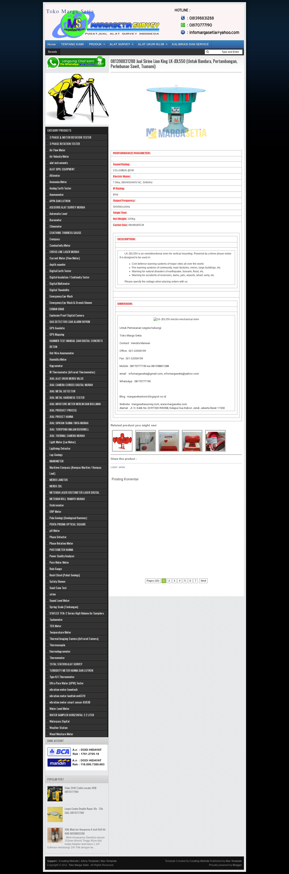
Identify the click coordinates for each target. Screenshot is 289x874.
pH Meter (55, 530)
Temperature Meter (60, 632)
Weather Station (58, 727)
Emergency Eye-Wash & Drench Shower (71, 302)
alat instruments (59, 162)
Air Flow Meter (57, 150)
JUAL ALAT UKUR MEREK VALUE (67, 378)
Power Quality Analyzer (62, 556)
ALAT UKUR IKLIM (151, 44)
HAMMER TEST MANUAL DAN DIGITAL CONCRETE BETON (76, 343)
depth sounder (58, 264)
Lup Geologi (56, 454)
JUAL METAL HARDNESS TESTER (67, 397)
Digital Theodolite (59, 290)
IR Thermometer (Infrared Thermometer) (72, 372)
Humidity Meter (58, 359)
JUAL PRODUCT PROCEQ (63, 410)
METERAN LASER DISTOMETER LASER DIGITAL (74, 492)
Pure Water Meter (59, 562)
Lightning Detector (60, 448)
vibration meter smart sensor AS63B (70, 702)
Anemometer (57, 194)
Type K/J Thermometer (62, 676)
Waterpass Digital (59, 721)
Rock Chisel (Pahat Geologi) (65, 575)
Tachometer (56, 619)
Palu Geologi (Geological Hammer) (68, 518)
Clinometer (56, 226)
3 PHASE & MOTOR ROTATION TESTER (70, 137)
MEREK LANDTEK (59, 479)
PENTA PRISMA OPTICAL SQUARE (68, 524)
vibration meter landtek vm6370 (67, 695)
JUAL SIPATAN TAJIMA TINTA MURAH (69, 423)
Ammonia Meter (58, 181)
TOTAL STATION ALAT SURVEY (66, 664)
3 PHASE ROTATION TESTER (65, 143)
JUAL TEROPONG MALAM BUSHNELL (69, 429)
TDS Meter (55, 626)
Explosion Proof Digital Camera (67, 315)
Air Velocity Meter (59, 156)
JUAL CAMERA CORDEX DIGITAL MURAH (71, 384)
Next (203, 580)
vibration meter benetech (63, 689)
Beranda (52, 51)
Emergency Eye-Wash (61, 296)
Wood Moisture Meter (61, 734)
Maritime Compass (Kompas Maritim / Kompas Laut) (75, 470)
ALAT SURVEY (120, 44)
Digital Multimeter (60, 283)
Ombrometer (57, 505)
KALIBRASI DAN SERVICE (190, 44)
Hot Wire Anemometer (62, 353)
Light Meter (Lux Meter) (63, 442)
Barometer (56, 220)
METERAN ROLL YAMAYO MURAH (67, 498)
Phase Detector (58, 537)
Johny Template (90, 861)
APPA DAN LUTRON (60, 201)
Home (52, 44)
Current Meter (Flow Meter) (65, 258)
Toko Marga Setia (70, 11)
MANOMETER (56, 461)
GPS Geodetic (57, 328)
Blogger (237, 865)
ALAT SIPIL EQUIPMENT (62, 169)
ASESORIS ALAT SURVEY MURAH (67, 207)
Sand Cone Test (58, 587)
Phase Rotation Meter (61, 543)
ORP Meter (55, 511)
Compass (55, 239)
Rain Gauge (56, 568)
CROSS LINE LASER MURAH (64, 251)
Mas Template (109, 861)
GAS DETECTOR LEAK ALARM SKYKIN (70, 321)
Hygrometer (56, 365)
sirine (122, 467)
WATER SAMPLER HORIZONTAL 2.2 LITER (72, 715)
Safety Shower (58, 581)
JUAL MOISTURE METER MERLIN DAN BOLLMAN (75, 404)
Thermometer (57, 657)
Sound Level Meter (60, 600)
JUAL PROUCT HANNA (61, 416)
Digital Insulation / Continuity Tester (69, 277)
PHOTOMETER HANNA (61, 549)
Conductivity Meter (60, 245)
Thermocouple (57, 645)
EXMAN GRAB (57, 309)
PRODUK (95, 44)
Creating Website (69, 861)
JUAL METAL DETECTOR (62, 391)
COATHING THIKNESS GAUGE (65, 232)
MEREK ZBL (56, 486)
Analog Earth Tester (60, 188)
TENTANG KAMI (72, 44)
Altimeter (55, 175)
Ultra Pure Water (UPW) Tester (67, 683)
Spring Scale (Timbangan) (64, 606)
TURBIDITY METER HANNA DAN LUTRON (71, 670)
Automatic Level (58, 213)
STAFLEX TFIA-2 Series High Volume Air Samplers (77, 613)
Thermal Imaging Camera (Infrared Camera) (74, 638)
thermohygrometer (60, 651)
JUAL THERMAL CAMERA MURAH (67, 435)
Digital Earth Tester (60, 270)
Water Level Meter (59, 708)
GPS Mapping (57, 334)
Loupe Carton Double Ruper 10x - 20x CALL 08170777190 (84, 810)
